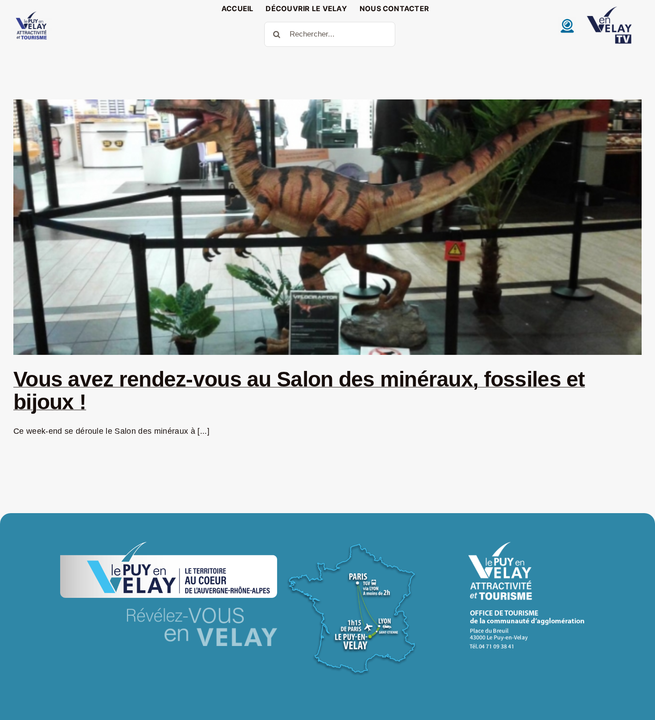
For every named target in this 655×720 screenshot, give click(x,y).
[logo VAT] (31, 13)
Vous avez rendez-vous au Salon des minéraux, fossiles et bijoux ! (299, 390)
